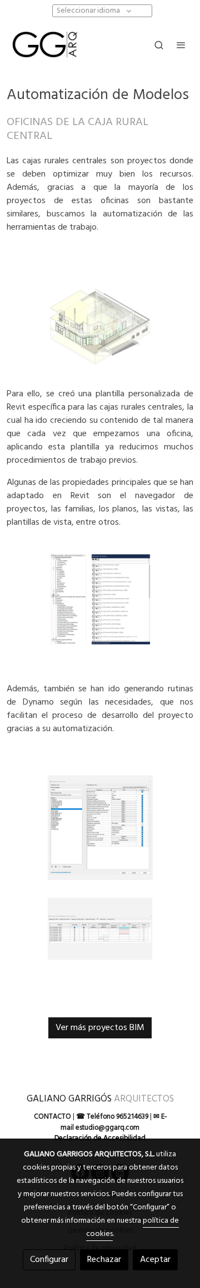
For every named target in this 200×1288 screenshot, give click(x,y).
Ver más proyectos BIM (100, 1028)
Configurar (49, 1260)
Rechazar (104, 1260)
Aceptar (155, 1260)
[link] (44, 44)
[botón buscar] (159, 45)
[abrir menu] (181, 45)
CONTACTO (52, 1117)
